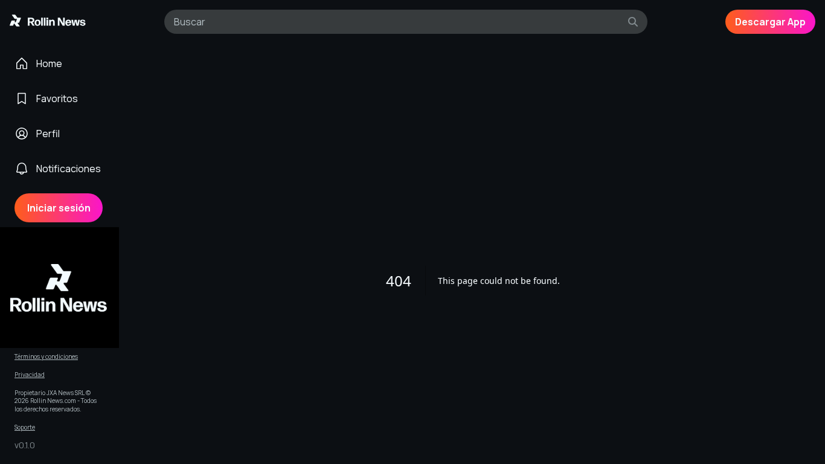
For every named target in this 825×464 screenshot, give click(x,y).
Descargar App (770, 21)
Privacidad (29, 375)
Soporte (24, 427)
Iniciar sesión (59, 207)
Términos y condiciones (46, 357)
